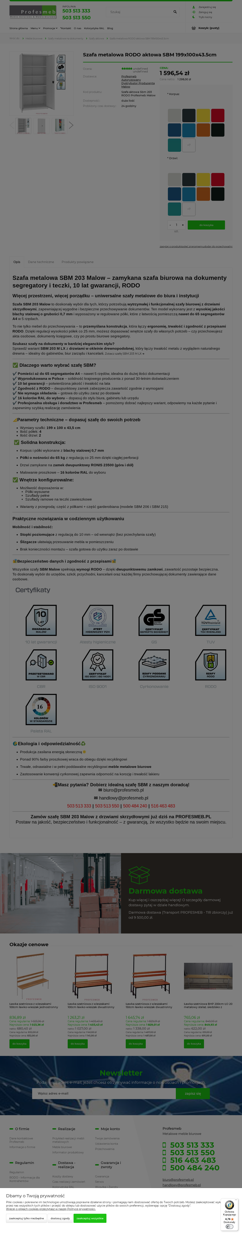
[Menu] (236, 1200)
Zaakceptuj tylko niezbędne (26, 1218)
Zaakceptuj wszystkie (90, 1218)
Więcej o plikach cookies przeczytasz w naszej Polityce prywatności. (51, 1209)
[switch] (229, 1226)
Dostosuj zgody (60, 1218)
